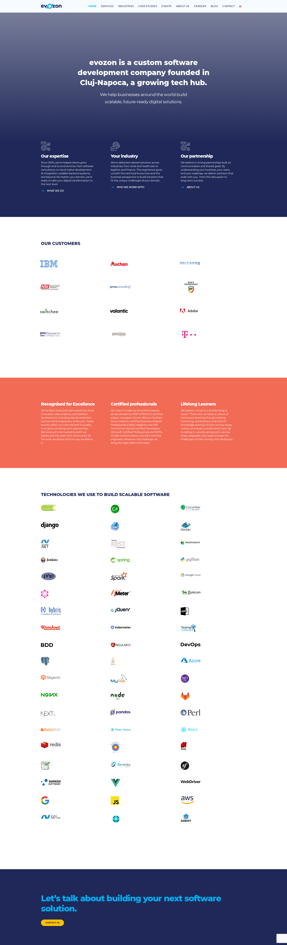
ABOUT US (193, 187)
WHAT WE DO (55, 190)
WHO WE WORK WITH (130, 187)
